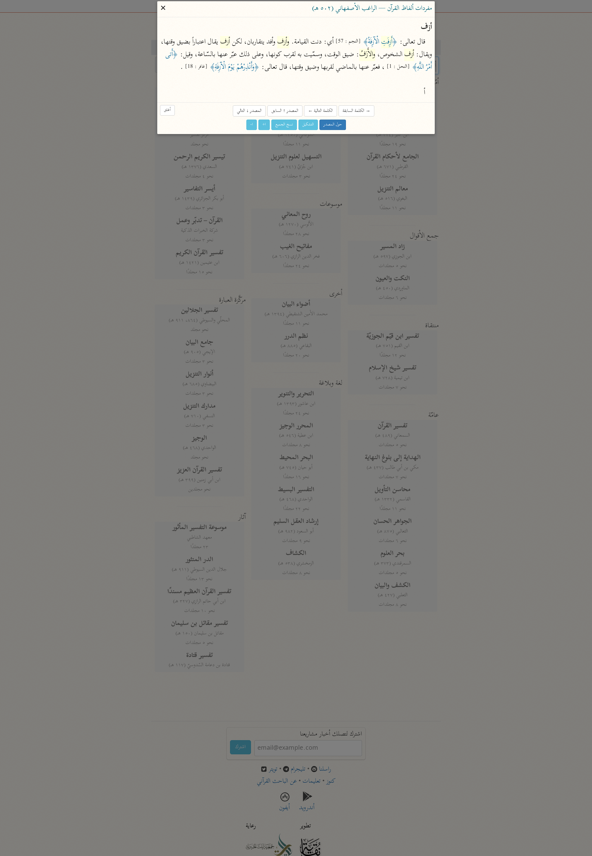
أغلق (167, 110)
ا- (251, 124)
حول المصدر (332, 124)
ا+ (264, 124)
